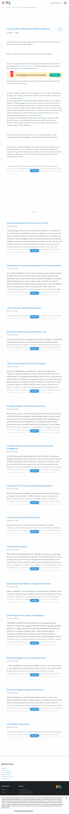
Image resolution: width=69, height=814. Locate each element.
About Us (4, 790)
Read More (34, 250)
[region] (34, 804)
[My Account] (66, 3)
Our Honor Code (24, 794)
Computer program (6, 774)
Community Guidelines (26, 792)
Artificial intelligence (6, 772)
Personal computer (6, 770)
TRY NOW (55, 75)
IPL (2, 7)
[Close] (66, 798)
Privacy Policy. (5, 807)
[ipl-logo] (8, 4)
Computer (3, 768)
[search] (61, 3)
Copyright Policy (24, 790)
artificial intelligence (26, 66)
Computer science (5, 778)
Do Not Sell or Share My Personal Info (23, 811)
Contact (3, 792)
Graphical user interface (7, 776)
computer (44, 93)
